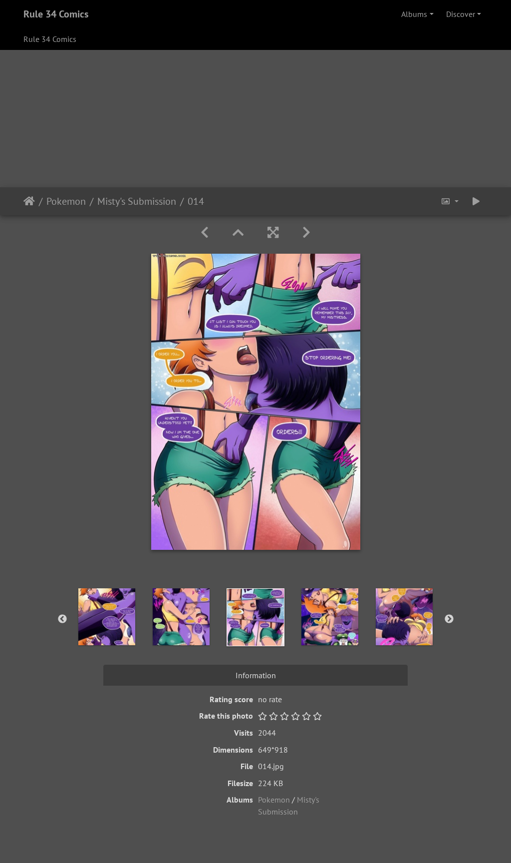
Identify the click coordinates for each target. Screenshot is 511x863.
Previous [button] (62, 619)
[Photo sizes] (449, 201)
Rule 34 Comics (55, 13)
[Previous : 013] (205, 232)
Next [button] (449, 619)
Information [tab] (256, 675)
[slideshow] (476, 201)
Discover (460, 14)
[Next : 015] (306, 232)
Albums (414, 14)
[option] (107, 617)
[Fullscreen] (273, 232)
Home (29, 201)
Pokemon (66, 201)
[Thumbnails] (238, 232)
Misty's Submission (136, 201)
